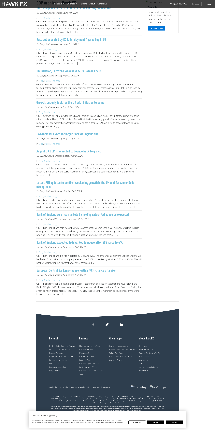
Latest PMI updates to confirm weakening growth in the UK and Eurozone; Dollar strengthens (86, 184)
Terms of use (96, 387)
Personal (58, 3)
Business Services (86, 349)
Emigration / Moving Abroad (59, 349)
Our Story (143, 346)
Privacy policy (64, 387)
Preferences (137, 422)
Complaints (106, 387)
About (92, 3)
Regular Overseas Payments (60, 367)
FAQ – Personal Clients (58, 370)
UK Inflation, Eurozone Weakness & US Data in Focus (69, 71)
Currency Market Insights (119, 346)
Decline (155, 422)
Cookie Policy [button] (78, 422)
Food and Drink (85, 360)
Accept (174, 422)
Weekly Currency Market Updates (122, 349)
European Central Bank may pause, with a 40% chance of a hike (76, 270)
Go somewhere (156, 28)
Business (71, 3)
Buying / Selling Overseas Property (62, 346)
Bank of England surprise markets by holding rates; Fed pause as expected (82, 214)
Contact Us (102, 3)
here (119, 403)
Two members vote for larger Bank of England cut (67, 134)
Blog (41, 18)
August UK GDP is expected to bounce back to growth (69, 151)
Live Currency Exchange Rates (120, 356)
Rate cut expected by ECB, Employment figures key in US (71, 39)
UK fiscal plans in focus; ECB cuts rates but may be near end (73, 8)
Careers (142, 363)
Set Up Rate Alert (116, 353)
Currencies (143, 360)
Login (208, 4)
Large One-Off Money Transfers (61, 356)
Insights (83, 3)
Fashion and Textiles (86, 356)
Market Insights (52, 18)
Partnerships (144, 356)
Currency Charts (115, 360)
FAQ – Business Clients (88, 367)
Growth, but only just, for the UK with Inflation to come (70, 102)
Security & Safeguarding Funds (150, 353)
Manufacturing (84, 353)
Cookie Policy (53, 387)
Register (196, 4)
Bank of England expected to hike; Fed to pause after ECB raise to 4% (79, 242)
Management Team (146, 349)
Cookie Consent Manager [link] (39, 415)
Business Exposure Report (89, 363)
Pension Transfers (56, 353)
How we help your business (89, 346)
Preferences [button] (120, 422)
